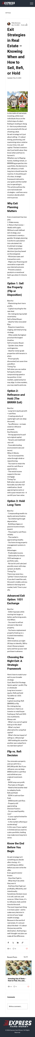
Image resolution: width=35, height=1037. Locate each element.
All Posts (8, 13)
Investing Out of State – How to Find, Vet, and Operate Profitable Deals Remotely (17, 980)
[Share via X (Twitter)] (13, 943)
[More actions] (26, 24)
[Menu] (31, 3)
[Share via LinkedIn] (18, 943)
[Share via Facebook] (8, 943)
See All (26, 957)
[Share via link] (22, 943)
